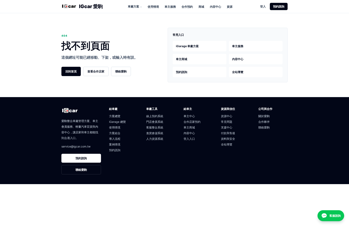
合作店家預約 (192, 121)
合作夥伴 (264, 121)
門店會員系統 (154, 121)
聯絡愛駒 (121, 71)
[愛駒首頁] (69, 6)
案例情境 (114, 144)
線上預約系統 (154, 116)
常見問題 (226, 121)
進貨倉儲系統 (154, 133)
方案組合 (114, 133)
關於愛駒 (264, 116)
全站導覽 (237, 72)
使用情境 (153, 6)
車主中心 (189, 116)
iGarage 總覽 (117, 121)
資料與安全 (228, 138)
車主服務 (170, 6)
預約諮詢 (278, 6)
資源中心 (226, 116)
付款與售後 (228, 133)
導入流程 (114, 138)
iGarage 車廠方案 (187, 46)
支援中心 (226, 127)
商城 (201, 6)
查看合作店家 (95, 71)
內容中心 (215, 6)
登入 (263, 6)
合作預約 (187, 6)
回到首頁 (71, 71)
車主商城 (181, 59)
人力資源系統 (154, 138)
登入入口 (189, 138)
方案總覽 (114, 116)
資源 (229, 6)
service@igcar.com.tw (75, 146)
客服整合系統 (154, 127)
